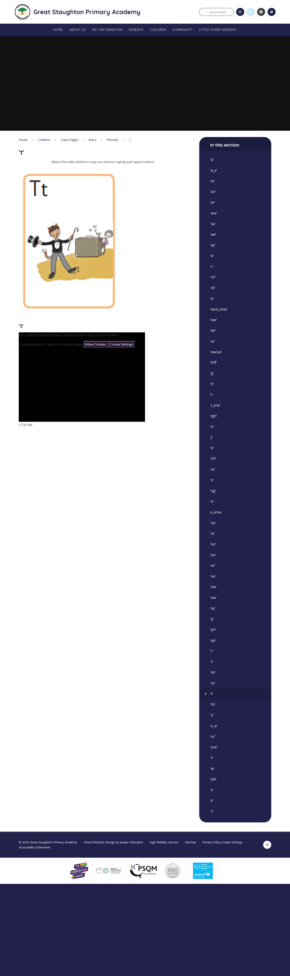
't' (130, 140)
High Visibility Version (163, 842)
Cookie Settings (121, 344)
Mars (92, 140)
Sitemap (190, 842)
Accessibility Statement (34, 847)
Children (44, 140)
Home (23, 140)
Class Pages (69, 140)
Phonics (112, 140)
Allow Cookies (95, 344)
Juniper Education (131, 842)
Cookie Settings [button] (232, 842)
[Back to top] (267, 845)
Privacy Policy (211, 842)
